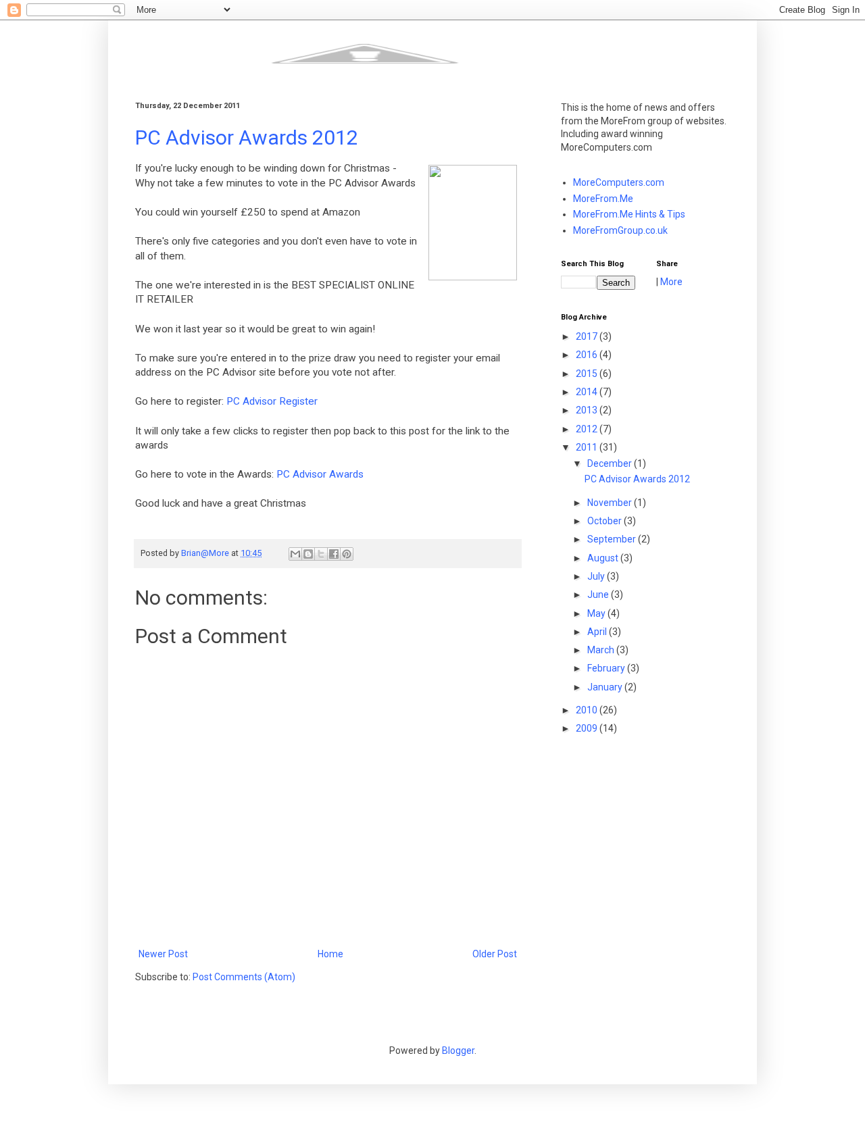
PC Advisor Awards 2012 (246, 137)
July (597, 576)
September (612, 539)
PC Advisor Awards (320, 474)
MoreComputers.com (618, 182)
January (605, 687)
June (599, 594)
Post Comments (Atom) (244, 976)
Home (330, 953)
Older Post (494, 953)
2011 (587, 447)
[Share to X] (321, 554)
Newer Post (163, 953)
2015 (587, 373)
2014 (587, 391)
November (610, 502)
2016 (587, 354)
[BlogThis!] (308, 554)
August (603, 558)
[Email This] (295, 554)
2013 (587, 410)
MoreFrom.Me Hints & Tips (629, 214)
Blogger (458, 1050)
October (605, 520)
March (601, 649)
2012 (587, 429)
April (598, 631)
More (671, 281)
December (610, 463)
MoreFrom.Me (603, 198)
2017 (587, 336)
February (607, 668)
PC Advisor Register (272, 401)
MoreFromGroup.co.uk (620, 230)
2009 (587, 728)
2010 (587, 710)
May (597, 613)
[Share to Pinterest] (346, 554)
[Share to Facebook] (334, 554)
